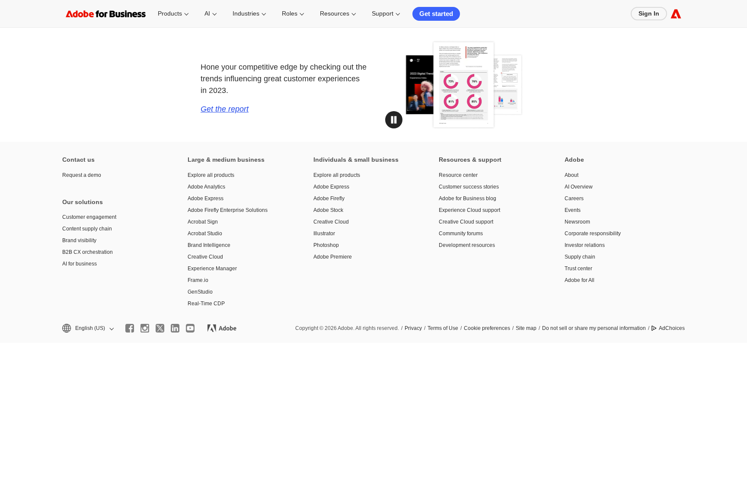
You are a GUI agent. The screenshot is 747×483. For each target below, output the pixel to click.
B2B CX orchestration (87, 252)
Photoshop (326, 245)
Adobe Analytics (206, 187)
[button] (394, 120)
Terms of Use (443, 328)
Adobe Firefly (329, 198)
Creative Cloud (205, 257)
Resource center (458, 175)
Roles (289, 13)
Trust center (578, 268)
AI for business (79, 264)
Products (170, 13)
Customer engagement (89, 217)
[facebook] (129, 328)
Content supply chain (87, 229)
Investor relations (585, 245)
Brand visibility (79, 240)
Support (382, 13)
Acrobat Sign (203, 222)
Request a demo (81, 175)
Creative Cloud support (466, 222)
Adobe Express (205, 198)
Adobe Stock (328, 210)
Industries (246, 13)
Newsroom (577, 222)
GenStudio (200, 292)
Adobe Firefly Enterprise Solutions (228, 210)
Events (573, 210)
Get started (436, 13)
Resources (334, 13)
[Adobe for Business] (676, 13)
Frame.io (198, 280)
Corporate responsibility (593, 233)
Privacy (413, 328)
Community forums (461, 233)
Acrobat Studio (205, 233)
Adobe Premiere (332, 257)
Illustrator (324, 233)
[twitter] (160, 328)
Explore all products (211, 175)
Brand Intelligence (209, 245)
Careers (574, 198)
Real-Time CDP (206, 304)
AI (207, 13)
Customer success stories (469, 187)
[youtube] (190, 328)
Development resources (467, 245)
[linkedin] (175, 328)
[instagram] (144, 328)
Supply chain (580, 257)
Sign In (648, 13)
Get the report (225, 109)
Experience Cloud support (469, 210)
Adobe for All (579, 280)
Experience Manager (212, 268)
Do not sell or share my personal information (594, 328)
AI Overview (579, 187)
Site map (526, 328)
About (571, 175)
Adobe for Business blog (467, 198)
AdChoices (672, 328)
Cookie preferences (487, 328)
